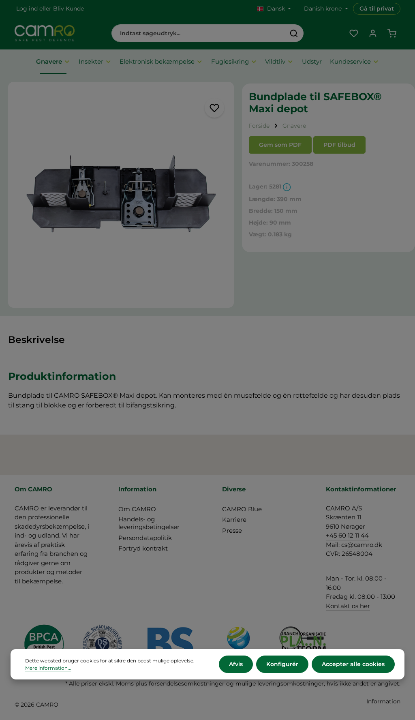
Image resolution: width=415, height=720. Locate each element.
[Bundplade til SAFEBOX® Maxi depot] (121, 195)
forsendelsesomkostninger (187, 683)
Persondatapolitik (145, 538)
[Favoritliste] (353, 33)
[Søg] (294, 33)
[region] (121, 195)
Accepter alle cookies (353, 664)
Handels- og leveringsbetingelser (149, 523)
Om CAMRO (137, 509)
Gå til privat (376, 8)
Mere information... (48, 668)
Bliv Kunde (68, 8)
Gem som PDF (280, 144)
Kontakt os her (348, 606)
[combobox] (198, 33)
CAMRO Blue (242, 509)
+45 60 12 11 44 (347, 535)
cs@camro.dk (361, 545)
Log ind (27, 8)
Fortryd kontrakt (143, 548)
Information (383, 701)
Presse (232, 530)
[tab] (36, 339)
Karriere (234, 519)
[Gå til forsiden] (45, 33)
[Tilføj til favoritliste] (214, 108)
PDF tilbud (339, 144)
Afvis (236, 664)
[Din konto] (372, 33)
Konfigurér (282, 664)
